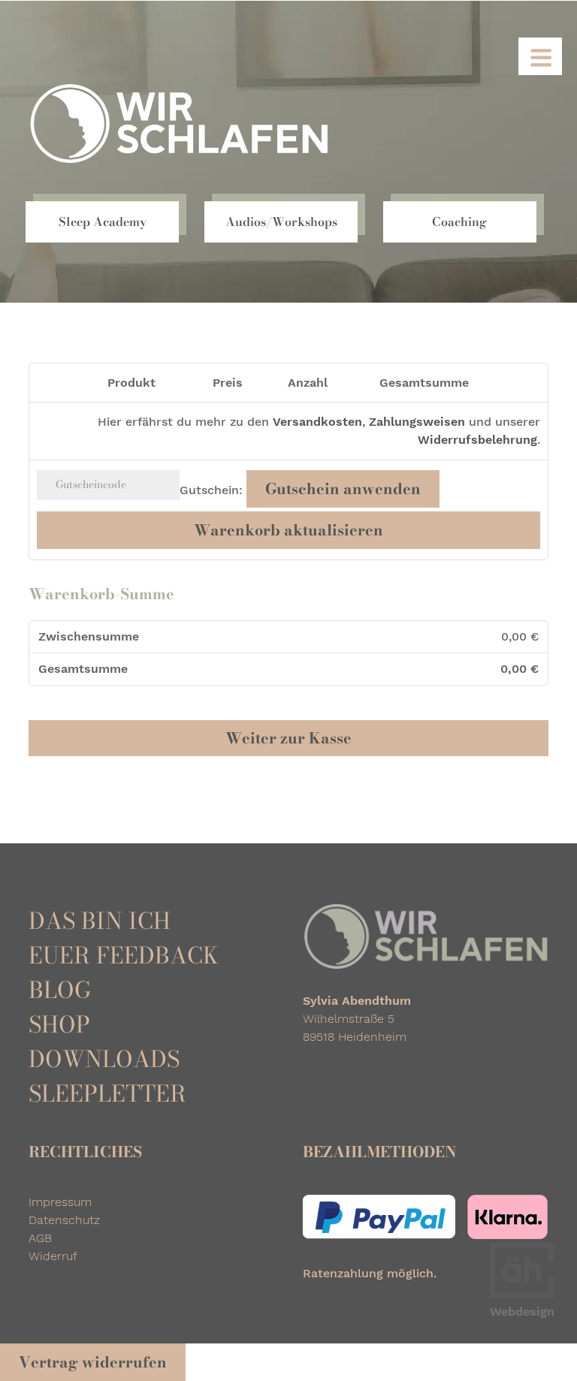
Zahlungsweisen (417, 422)
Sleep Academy (103, 222)
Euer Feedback (124, 955)
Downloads (104, 1059)
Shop (59, 1024)
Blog (60, 989)
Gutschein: (211, 490)
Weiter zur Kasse (288, 737)
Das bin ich (100, 920)
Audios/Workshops (281, 222)
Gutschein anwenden (343, 488)
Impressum (60, 1202)
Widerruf (53, 1256)
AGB (40, 1238)
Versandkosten (317, 422)
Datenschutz (64, 1220)
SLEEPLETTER (107, 1093)
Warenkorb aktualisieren (288, 529)
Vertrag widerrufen (93, 1361)
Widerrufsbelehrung (477, 440)
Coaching (459, 222)
